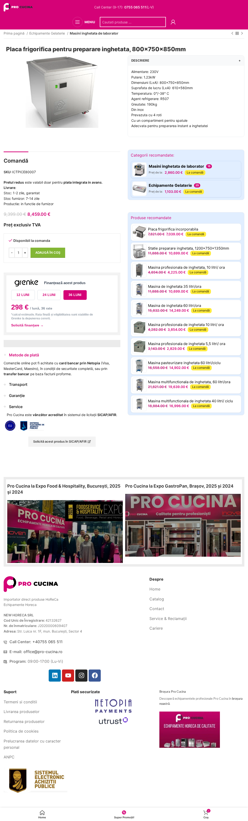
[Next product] (242, 33)
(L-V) (139, 7)
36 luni (75, 295)
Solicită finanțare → (27, 325)
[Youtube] (68, 676)
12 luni (22, 295)
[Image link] (31, 584)
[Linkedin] (55, 676)
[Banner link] (65, 531)
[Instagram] (81, 676)
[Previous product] (232, 33)
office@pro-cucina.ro (42, 651)
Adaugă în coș (47, 252)
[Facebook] (95, 676)
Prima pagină (14, 33)
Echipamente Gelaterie (47, 33)
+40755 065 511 (47, 641)
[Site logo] (19, 7)
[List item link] (196, 589)
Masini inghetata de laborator (94, 33)
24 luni (49, 295)
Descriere (186, 60)
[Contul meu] (173, 22)
